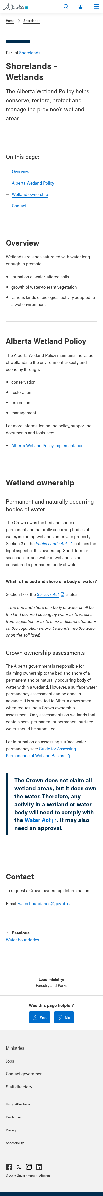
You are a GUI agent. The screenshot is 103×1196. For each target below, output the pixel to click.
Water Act (38, 820)
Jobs (10, 1061)
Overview (21, 171)
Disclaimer (13, 1116)
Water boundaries (22, 939)
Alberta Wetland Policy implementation (48, 445)
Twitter (19, 1167)
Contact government (25, 1073)
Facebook (9, 1167)
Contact (19, 205)
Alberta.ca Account (81, 5)
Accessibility (15, 1142)
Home (10, 20)
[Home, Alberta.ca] (15, 6)
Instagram (29, 1167)
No (67, 1017)
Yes (43, 1017)
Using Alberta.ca (18, 1103)
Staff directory (19, 1086)
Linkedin (39, 1167)
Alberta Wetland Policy (33, 183)
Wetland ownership (30, 194)
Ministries (15, 1048)
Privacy (11, 1129)
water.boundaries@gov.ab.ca (45, 903)
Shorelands (32, 20)
